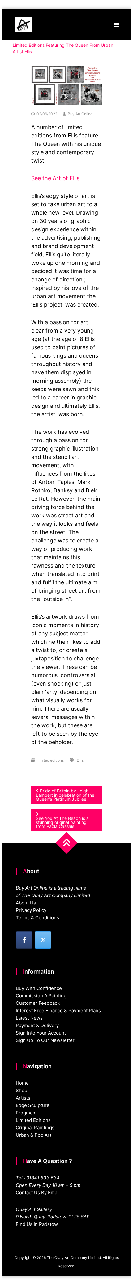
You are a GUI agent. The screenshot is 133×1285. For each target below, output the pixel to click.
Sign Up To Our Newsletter (45, 1040)
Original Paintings (35, 1127)
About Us (26, 903)
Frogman (25, 1113)
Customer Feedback (38, 1003)
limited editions (51, 760)
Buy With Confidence (39, 988)
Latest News (29, 1018)
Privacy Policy (31, 910)
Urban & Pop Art (33, 1135)
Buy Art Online (80, 113)
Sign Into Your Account (41, 1033)
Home (22, 1083)
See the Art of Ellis (55, 178)
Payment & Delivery (37, 1025)
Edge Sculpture (32, 1105)
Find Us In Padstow (37, 1224)
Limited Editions (33, 1120)
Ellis (80, 760)
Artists (23, 1098)
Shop (21, 1090)
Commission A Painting (41, 996)
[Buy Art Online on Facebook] (24, 940)
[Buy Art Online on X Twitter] (43, 940)
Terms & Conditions (37, 918)
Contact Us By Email (38, 1193)
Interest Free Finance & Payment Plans (58, 1010)
